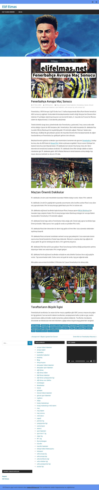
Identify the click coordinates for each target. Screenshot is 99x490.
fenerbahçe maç (37, 328)
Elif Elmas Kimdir (8, 12)
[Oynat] (69, 361)
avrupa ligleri (41, 350)
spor (33, 331)
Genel (86, 105)
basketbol (40, 352)
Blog (20, 12)
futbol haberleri (55, 328)
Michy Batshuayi (84, 210)
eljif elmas (40, 370)
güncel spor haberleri (48, 107)
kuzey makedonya (43, 403)
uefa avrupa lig (69, 107)
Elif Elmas (9, 7)
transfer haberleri (42, 446)
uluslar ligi (40, 466)
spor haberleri (59, 107)
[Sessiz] (91, 361)
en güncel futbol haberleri (59, 325)
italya (38, 400)
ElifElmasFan (49, 105)
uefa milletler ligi (42, 461)
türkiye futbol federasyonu (45, 449)
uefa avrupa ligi (80, 107)
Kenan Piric (54, 143)
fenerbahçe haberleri (86, 325)
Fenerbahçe (86, 140)
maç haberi (78, 328)
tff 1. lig (39, 439)
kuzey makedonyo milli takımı (46, 406)
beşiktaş (39, 357)
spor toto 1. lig (41, 433)
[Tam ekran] (94, 361)
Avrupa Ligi (44, 325)
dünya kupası (41, 362)
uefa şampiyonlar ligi (44, 464)
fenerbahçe (80, 105)
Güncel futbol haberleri (44, 393)
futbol (46, 328)
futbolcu (66, 328)
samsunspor (41, 426)
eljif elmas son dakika (44, 380)
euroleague (40, 383)
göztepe (39, 390)
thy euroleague (42, 441)
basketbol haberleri (43, 355)
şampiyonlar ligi (42, 423)
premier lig (40, 421)
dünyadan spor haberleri (45, 368)
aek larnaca (36, 325)
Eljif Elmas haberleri (43, 375)
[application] (82, 354)
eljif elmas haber (42, 373)
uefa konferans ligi (43, 459)
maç (72, 328)
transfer (39, 444)
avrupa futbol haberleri (44, 347)
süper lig (40, 436)
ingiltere (39, 398)
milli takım (40, 416)
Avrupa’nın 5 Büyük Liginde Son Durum (45, 337)
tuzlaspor (40, 451)
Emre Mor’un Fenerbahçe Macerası (84, 337)
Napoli (4, 476)
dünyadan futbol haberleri (68, 105)
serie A (39, 428)
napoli (39, 418)
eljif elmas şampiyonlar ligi (45, 378)
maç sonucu (88, 328)
